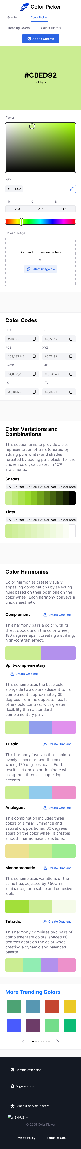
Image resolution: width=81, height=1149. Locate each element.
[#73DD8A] (52, 1025)
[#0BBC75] (71, 1025)
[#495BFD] (14, 1025)
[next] (57, 1041)
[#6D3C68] (33, 1025)
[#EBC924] (71, 1006)
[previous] (24, 1041)
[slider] (40, 148)
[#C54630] (52, 1006)
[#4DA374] (14, 1006)
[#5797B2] (33, 1006)
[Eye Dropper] (72, 189)
